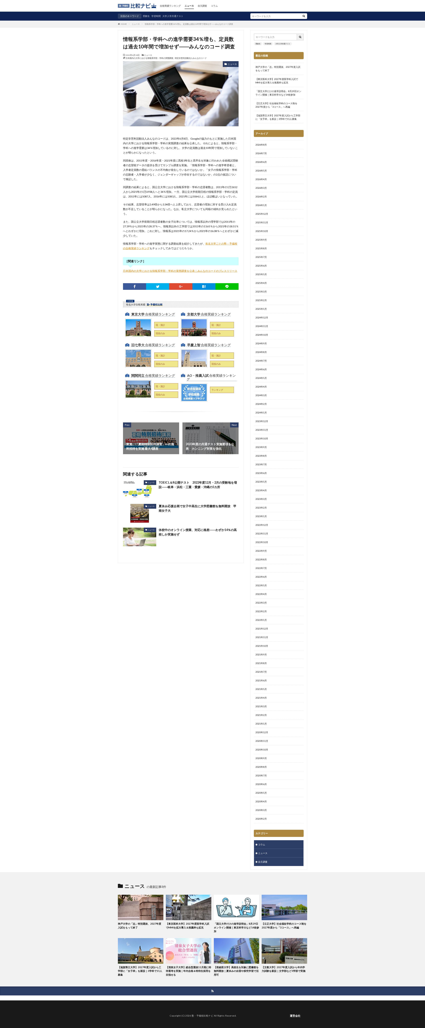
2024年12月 (261, 317)
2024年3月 (261, 395)
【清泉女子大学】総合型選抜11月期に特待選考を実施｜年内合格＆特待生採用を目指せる (188, 971)
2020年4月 (261, 801)
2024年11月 (261, 326)
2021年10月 (261, 645)
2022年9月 (261, 550)
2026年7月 (261, 153)
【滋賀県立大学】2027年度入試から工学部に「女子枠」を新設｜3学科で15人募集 (277, 117)
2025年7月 (261, 257)
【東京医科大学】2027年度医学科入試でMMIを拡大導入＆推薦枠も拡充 (276, 81)
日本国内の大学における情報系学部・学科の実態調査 (149, 58)
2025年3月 (261, 291)
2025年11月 (261, 222)
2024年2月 (261, 403)
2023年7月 (261, 464)
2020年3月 (261, 810)
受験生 (146, 16)
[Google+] (180, 286)
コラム (214, 5)
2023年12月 (261, 421)
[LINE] (227, 286)
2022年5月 (261, 585)
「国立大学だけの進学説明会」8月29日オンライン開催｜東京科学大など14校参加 (278, 93)
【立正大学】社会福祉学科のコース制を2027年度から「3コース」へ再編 (276, 105)
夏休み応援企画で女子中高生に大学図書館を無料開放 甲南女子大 (197, 508)
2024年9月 (261, 343)
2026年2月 (261, 196)
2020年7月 (261, 775)
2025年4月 (261, 283)
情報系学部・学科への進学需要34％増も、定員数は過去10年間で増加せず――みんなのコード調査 (189, 24)
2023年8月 (261, 455)
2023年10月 (261, 438)
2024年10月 (261, 334)
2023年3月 (261, 499)
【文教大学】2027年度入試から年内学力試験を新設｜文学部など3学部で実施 (283, 969)
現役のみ (160, 333)
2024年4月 (261, 386)
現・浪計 (160, 325)
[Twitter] (157, 286)
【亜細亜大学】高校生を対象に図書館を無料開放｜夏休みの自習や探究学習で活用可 (236, 971)
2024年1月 (261, 412)
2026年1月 (261, 205)
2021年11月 (261, 637)
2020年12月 (261, 732)
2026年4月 (261, 179)
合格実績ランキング (170, 5)
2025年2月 (261, 300)
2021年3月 (261, 706)
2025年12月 (261, 213)
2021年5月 (261, 689)
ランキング (217, 389)
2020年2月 (261, 818)
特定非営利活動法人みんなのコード (191, 58)
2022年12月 (261, 524)
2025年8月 (261, 248)
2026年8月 (261, 144)
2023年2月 (261, 507)
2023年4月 (261, 490)
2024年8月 (261, 352)
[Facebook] (134, 286)
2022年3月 (261, 602)
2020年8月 (261, 766)
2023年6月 (261, 473)
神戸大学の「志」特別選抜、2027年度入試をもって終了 (277, 68)
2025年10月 (261, 231)
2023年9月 (261, 447)
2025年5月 (261, 274)
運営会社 (295, 1015)
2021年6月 (261, 680)
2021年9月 (261, 654)
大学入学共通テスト (172, 16)
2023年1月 (261, 516)
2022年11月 (261, 533)
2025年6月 (261, 265)
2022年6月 (261, 576)
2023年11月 (261, 429)
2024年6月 (261, 369)
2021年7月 (261, 671)
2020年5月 (261, 792)
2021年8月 (261, 663)
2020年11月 (261, 741)
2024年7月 (261, 360)
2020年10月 (261, 749)
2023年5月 (261, 481)
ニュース (189, 5)
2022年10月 (261, 542)
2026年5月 (261, 170)
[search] (303, 16)
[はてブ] (203, 286)
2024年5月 (261, 378)
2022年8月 (261, 559)
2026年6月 (261, 162)
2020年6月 (261, 784)
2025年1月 (261, 308)
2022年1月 (261, 620)
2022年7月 (261, 568)
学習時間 (156, 16)
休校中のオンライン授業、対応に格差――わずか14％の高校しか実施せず (198, 532)
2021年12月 (261, 628)
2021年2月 (261, 715)
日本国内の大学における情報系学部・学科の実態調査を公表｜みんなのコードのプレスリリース (180, 270)
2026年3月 (261, 187)
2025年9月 (261, 239)
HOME (124, 24)
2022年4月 (261, 594)
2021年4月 (261, 697)
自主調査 (202, 5)
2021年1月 (261, 723)
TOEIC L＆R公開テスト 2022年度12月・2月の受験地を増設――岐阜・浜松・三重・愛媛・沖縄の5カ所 (198, 485)
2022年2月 (261, 611)
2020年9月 (261, 758)
